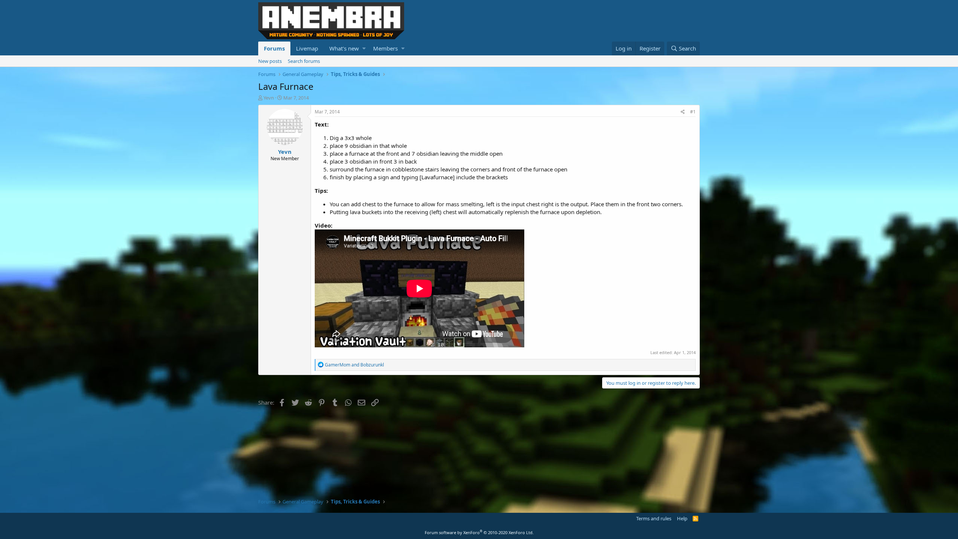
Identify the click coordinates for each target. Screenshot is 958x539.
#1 (693, 112)
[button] (363, 48)
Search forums (304, 61)
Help (682, 518)
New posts (270, 61)
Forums (274, 48)
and (354, 365)
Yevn (268, 97)
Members (385, 48)
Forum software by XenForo (479, 532)
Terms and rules (653, 518)
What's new (344, 48)
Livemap (307, 48)
